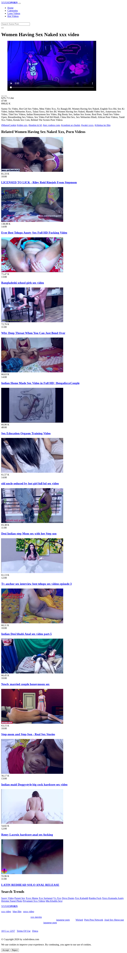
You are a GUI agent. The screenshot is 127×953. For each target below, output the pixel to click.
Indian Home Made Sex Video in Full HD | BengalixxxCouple (40, 383)
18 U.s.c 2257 (8, 931)
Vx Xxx (57, 898)
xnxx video (28, 911)
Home (10, 7)
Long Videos (13, 13)
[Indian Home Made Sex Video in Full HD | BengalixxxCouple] (32, 371)
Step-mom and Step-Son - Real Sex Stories (28, 734)
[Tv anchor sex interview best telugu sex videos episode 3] (32, 572)
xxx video (6, 911)
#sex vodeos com (51, 125)
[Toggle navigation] (19, 3)
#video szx (22, 125)
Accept (5, 950)
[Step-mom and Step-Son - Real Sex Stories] (32, 723)
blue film (17, 911)
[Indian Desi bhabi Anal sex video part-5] (32, 622)
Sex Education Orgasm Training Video (26, 433)
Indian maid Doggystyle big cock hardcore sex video (34, 784)
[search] (2, 27)
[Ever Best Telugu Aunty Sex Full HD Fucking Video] (32, 221)
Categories (12, 10)
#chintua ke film (102, 125)
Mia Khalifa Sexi (54, 901)
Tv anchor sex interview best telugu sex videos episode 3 (36, 583)
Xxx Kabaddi (81, 898)
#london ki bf (35, 125)
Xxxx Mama (32, 898)
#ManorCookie (8, 125)
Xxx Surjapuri (46, 898)
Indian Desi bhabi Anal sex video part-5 (26, 634)
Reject (15, 950)
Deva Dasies (68, 898)
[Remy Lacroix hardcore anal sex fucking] (32, 823)
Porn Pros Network (93, 920)
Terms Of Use (24, 931)
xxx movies (36, 917)
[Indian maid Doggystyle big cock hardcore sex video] (32, 773)
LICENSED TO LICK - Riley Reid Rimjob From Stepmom (39, 182)
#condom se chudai (70, 125)
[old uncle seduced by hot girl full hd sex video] (32, 472)
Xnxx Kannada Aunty (113, 898)
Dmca (35, 931)
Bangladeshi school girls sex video (22, 282)
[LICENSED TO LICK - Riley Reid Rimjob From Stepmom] (32, 171)
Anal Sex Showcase (114, 920)
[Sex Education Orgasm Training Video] (32, 421)
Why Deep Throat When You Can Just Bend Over (33, 333)
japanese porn (63, 920)
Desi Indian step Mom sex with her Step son (29, 533)
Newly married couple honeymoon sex (25, 684)
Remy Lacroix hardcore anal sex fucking (27, 834)
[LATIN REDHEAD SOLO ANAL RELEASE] (32, 873)
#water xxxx (87, 125)
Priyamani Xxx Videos (34, 901)
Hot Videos (13, 16)
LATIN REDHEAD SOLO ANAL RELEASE (30, 885)
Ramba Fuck (95, 898)
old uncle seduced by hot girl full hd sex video (30, 483)
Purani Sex (19, 898)
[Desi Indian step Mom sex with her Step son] (32, 522)
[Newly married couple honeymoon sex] (32, 672)
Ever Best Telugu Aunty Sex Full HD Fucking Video (34, 232)
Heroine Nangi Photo (11, 901)
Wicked (79, 920)
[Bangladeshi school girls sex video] (32, 271)
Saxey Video (7, 898)
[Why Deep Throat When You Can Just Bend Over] (32, 321)
